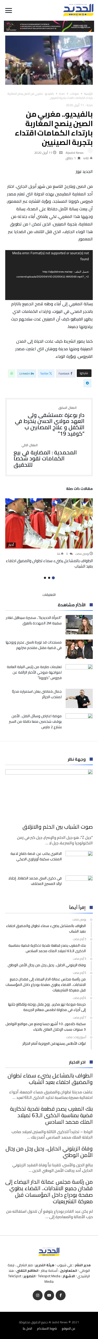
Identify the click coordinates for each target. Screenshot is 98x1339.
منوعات (74, 93)
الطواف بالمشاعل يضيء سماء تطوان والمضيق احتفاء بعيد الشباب (49, 563)
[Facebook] (61, 1295)
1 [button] (53, 578)
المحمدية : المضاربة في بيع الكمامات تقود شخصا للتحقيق (45, 456)
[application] (49, 275)
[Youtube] (49, 1295)
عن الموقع (69, 1328)
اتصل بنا (27, 1328)
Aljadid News (75, 153)
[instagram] (38, 1295)
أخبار (11, 545)
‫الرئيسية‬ (88, 93)
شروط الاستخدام (47, 1328)
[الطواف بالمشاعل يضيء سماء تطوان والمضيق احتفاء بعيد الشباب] (49, 523)
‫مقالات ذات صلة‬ (79, 489)
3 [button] (45, 578)
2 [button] (49, 578)
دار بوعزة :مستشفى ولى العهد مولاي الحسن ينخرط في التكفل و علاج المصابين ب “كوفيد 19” (49, 421)
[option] (49, 533)
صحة (62, 93)
